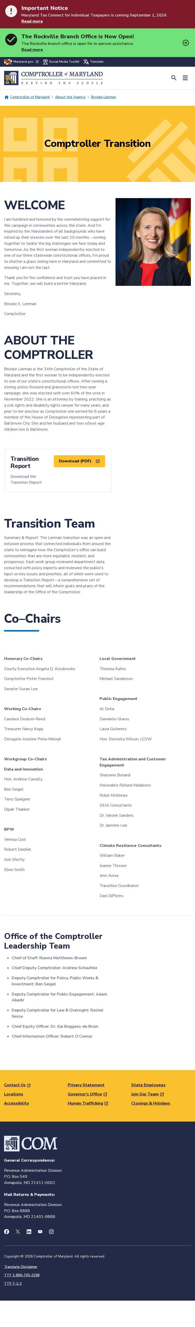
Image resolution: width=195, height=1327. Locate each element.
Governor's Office (85, 1094)
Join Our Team (145, 1094)
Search (174, 78)
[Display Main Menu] (185, 78)
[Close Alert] (186, 42)
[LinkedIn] (29, 1231)
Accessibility (16, 1103)
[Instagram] (51, 1231)
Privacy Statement (86, 1085)
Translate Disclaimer (20, 1266)
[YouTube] (40, 1231)
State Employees (148, 1085)
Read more (32, 21)
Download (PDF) (75, 461)
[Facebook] (6, 1231)
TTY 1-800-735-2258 (21, 1275)
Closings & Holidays (150, 1103)
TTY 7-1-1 (13, 1283)
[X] (17, 1231)
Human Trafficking (85, 1103)
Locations (13, 1094)
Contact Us (15, 1085)
